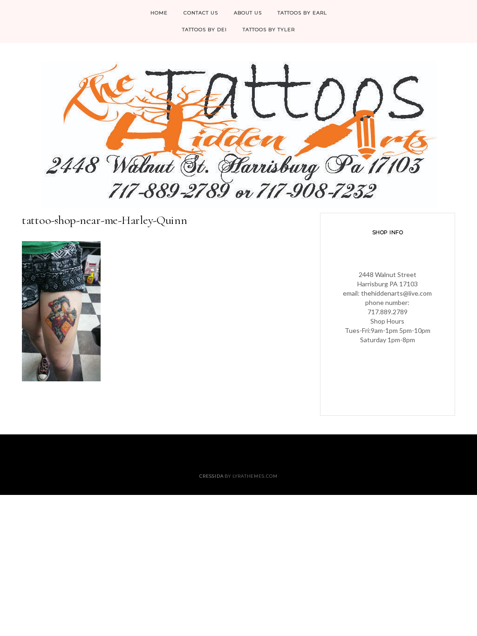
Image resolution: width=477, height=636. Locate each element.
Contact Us (201, 13)
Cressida (211, 476)
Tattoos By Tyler (269, 30)
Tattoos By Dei (204, 30)
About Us (248, 13)
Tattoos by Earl (302, 13)
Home (159, 13)
